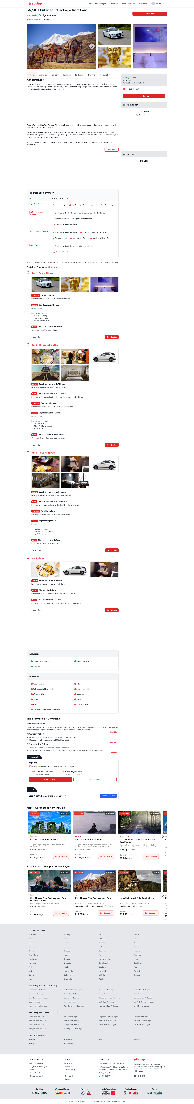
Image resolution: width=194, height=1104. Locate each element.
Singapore (68, 951)
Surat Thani (138, 963)
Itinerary (55, 75)
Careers (68, 1079)
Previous (30, 46)
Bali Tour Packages (71, 1017)
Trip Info (91, 75)
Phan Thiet (138, 955)
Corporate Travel (36, 1076)
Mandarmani (33, 959)
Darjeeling (67, 975)
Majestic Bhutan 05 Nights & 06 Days (137, 898)
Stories (123, 4)
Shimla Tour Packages (142, 990)
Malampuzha (68, 971)
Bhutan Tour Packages (72, 1021)
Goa (135, 939)
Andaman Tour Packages (73, 990)
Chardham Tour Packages (38, 998)
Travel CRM (34, 1070)
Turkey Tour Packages (142, 1025)
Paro (31, 19)
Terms (67, 1073)
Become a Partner (36, 1063)
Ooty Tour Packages (106, 1002)
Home (90, 4)
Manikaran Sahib (105, 959)
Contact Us (69, 1076)
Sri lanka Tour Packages (107, 1025)
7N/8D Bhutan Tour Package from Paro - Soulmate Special (48, 899)
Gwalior (102, 979)
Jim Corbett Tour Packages (144, 1002)
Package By (104, 75)
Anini (100, 955)
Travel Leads (142, 4)
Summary (43, 75)
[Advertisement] (73, 107)
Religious (137, 1039)
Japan (66, 943)
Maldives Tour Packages (37, 1021)
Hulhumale (103, 971)
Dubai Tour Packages (36, 1017)
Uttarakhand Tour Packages (109, 994)
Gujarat (31, 943)
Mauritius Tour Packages (143, 1021)
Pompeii (137, 971)
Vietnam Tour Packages (107, 1021)
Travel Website (35, 1073)
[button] (112, 149)
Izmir (30, 971)
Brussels (67, 959)
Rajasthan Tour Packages (143, 994)
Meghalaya (68, 947)
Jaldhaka (102, 975)
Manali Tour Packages (36, 994)
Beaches (32, 1039)
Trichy (31, 967)
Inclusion (67, 75)
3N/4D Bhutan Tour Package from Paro (93, 898)
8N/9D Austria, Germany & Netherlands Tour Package (138, 840)
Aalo (135, 967)
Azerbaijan (67, 935)
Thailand (137, 951)
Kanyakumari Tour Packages (74, 1006)
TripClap (99, 84)
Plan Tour (131, 4)
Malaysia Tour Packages (37, 1029)
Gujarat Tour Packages (72, 998)
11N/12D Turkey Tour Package (88, 839)
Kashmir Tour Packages (37, 990)
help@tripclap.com (108, 1073)
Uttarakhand (33, 955)
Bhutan (136, 935)
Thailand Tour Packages (142, 1017)
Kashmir (102, 943)
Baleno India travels (128, 906)
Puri (135, 947)
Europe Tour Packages (72, 1025)
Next (92, 46)
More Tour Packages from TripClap (46, 807)
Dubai (31, 939)
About (32, 75)
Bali (100, 935)
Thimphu (38, 19)
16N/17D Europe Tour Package (44, 839)
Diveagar (137, 975)
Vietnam (67, 955)
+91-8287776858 (145, 115)
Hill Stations (68, 1039)
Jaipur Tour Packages (71, 1002)
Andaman (32, 935)
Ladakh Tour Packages (142, 1006)
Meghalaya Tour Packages (108, 1006)
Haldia (31, 979)
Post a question (108, 796)
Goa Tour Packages (36, 1002)
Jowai (136, 959)
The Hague (33, 963)
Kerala (136, 943)
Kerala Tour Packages (107, 990)
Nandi (66, 967)
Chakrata (67, 963)
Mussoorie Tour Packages (38, 1006)
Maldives (32, 947)
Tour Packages (100, 4)
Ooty (101, 947)
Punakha (38, 866)
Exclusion (79, 75)
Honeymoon (68, 1043)
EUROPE (102, 939)
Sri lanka (102, 951)
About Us (68, 1067)
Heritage (32, 1043)
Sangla (31, 975)
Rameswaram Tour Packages (109, 998)
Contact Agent (50, 779)
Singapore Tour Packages (108, 1017)
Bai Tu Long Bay (104, 963)
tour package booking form (50, 137)
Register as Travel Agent (38, 1067)
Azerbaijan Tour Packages (73, 1029)
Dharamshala (68, 979)
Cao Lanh (102, 967)
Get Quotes (150, 14)
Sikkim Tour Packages (72, 994)
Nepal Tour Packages (36, 1025)
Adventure (102, 1039)
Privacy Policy (70, 1070)
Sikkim (31, 951)
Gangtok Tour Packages (143, 998)
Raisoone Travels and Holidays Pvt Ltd (89, 906)
